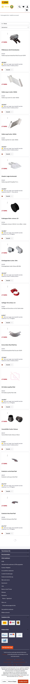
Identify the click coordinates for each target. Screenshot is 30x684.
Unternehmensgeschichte (9, 605)
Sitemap (4, 592)
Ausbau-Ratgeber (6, 567)
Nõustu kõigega (12, 681)
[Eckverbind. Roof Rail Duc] (15, 333)
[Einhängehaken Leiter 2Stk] (15, 249)
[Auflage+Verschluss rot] (15, 291)
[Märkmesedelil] (2, 70)
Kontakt (10, 665)
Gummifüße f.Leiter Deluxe (10, 429)
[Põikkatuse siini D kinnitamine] (15, 38)
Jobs (3, 586)
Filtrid (5, 23)
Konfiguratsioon (23, 681)
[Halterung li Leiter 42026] (15, 123)
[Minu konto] (27, 6)
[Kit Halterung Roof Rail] (15, 376)
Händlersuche (19, 659)
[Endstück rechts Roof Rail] (15, 460)
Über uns (4, 602)
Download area (10, 659)
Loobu (4, 681)
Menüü (7, 7)
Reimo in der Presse (7, 589)
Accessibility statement (8, 570)
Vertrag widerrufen (7, 647)
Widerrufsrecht (6, 612)
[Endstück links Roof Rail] (15, 502)
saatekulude (4, 654)
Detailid (8, 69)
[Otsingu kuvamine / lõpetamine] (19, 6)
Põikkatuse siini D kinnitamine (10, 50)
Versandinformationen (7, 609)
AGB (3, 561)
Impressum (4, 583)
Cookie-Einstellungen (7, 573)
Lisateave (20, 676)
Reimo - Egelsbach (7, 598)
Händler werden (7, 662)
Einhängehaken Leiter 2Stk (10, 260)
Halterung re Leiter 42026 (9, 92)
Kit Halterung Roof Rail (8, 387)
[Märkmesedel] (23, 6)
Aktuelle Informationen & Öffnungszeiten (12, 564)
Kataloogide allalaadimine (19, 662)
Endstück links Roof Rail (9, 513)
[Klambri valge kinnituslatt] (15, 165)
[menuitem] (5, 6)
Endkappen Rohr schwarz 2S (10, 218)
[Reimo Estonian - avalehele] (5, 2)
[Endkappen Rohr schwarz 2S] (15, 207)
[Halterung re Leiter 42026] (15, 81)
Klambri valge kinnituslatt (9, 176)
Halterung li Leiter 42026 (9, 134)
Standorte (4, 595)
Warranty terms (6, 580)
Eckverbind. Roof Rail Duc (9, 345)
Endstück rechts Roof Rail (9, 471)
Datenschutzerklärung (7, 577)
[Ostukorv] (26, 10)
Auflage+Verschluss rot (8, 302)
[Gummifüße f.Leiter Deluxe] (15, 418)
